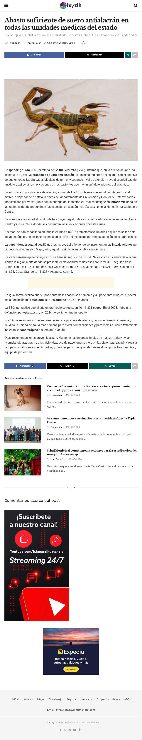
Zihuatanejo (55, 699)
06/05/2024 (34, 42)
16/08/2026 (75, 459)
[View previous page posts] (67, 487)
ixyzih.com (57, 722)
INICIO (15, 699)
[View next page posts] (74, 487)
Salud (71, 42)
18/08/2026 (73, 427)
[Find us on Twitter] (64, 730)
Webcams (86, 699)
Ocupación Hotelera (108, 699)
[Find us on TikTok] (79, 730)
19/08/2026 (73, 395)
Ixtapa (40, 699)
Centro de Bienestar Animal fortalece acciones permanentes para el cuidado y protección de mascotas (92, 388)
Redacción (15, 42)
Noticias (28, 699)
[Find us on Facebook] (60, 730)
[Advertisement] (71, 68)
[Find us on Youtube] (74, 730)
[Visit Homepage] (70, 5)
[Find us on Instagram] (69, 730)
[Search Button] (136, 5)
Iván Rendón (57, 459)
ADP (126, 699)
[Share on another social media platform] (135, 55)
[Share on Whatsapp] (128, 55)
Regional (72, 699)
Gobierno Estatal (57, 42)
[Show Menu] (6, 5)
